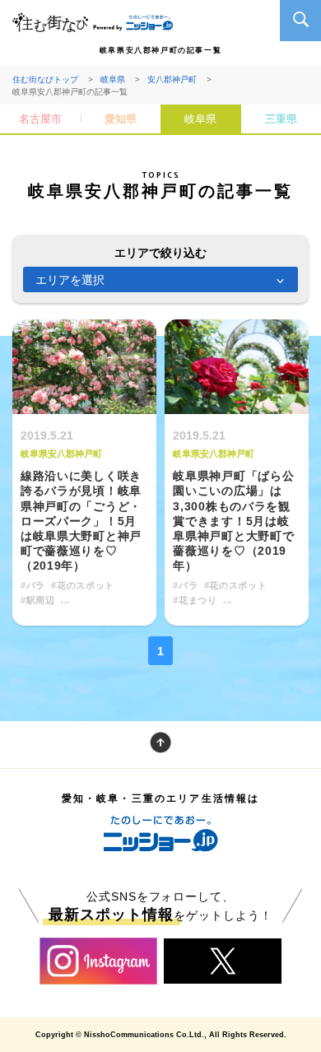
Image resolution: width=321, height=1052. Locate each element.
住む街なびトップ (45, 79)
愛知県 (121, 119)
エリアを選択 (70, 279)
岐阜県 (112, 79)
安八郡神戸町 (172, 79)
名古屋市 (40, 119)
